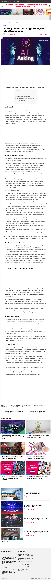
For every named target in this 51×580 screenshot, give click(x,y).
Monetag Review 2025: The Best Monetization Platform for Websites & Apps (6, 13)
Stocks (10, 433)
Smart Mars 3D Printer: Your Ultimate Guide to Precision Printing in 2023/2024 (13, 478)
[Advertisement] (25, 77)
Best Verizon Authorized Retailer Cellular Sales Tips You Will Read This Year (36, 532)
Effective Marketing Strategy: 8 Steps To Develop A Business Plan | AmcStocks (9, 562)
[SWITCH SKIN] (49, 5)
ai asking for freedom (14, 404)
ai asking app (4, 404)
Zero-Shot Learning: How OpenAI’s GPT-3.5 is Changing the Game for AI (36, 492)
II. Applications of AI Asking (21, 94)
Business (3, 433)
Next (50, 14)
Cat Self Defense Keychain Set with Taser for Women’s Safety (37, 477)
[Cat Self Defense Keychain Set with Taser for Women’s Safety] (38, 468)
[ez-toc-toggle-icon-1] (34, 91)
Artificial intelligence (10, 110)
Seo (7, 433)
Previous (0, 14)
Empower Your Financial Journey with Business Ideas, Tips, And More (26, 6)
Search (43, 1)
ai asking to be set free (7, 406)
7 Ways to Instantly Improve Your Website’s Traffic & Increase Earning (9, 558)
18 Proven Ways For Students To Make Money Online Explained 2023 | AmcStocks (9, 555)
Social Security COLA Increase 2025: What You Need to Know (17, 14)
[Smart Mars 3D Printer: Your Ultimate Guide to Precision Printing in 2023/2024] (12, 468)
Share (2, 38)
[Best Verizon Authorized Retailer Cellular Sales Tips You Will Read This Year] (12, 534)
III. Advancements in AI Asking (22, 96)
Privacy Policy (6, 1)
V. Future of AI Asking (20, 100)
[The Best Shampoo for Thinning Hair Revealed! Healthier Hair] (29, 12)
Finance (28, 433)
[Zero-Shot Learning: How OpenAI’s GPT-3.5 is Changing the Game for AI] (12, 494)
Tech (9, 486)
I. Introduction (18, 93)
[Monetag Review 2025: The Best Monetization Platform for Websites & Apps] (6, 12)
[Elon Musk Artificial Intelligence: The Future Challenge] (12, 507)
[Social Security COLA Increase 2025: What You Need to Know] (17, 12)
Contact (17, 1)
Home (2, 1)
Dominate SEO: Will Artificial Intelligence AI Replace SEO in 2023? (8, 572)
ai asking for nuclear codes (8, 405)
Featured (3, 474)
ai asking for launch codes (37, 404)
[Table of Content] (35, 91)
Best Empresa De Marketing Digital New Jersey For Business (8, 570)
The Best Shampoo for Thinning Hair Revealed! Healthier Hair (29, 14)
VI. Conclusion (18, 102)
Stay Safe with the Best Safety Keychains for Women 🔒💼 (40, 14)
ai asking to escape (19, 406)
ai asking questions (21, 405)
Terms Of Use (12, 1)
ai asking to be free (32, 405)
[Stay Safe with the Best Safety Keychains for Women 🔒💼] (40, 12)
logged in (7, 543)
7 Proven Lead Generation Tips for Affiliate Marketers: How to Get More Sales (8, 566)
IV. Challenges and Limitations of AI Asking (25, 98)
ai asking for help (25, 404)
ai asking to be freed (43, 405)
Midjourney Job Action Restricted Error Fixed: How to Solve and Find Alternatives (36, 519)
